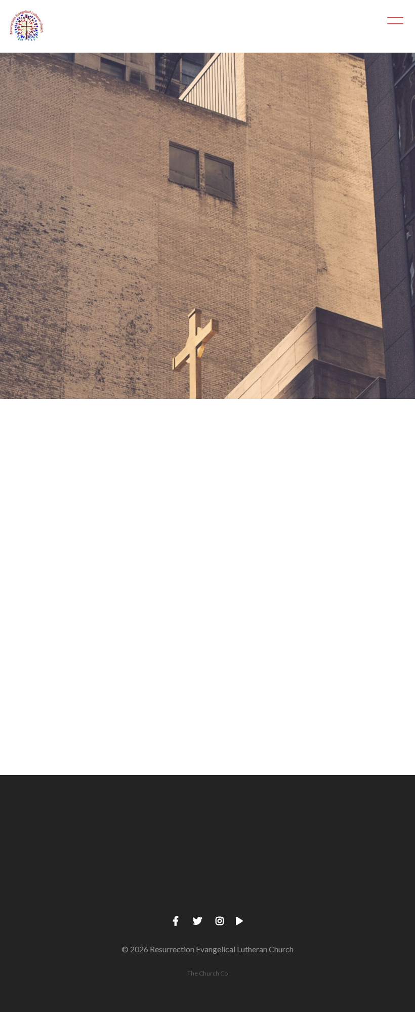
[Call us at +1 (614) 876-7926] (156, 831)
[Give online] (363, 831)
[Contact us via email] (52, 831)
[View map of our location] (259, 831)
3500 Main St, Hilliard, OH (259, 888)
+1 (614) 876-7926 (155, 888)
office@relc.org (51, 888)
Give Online (363, 888)
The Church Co (207, 973)
